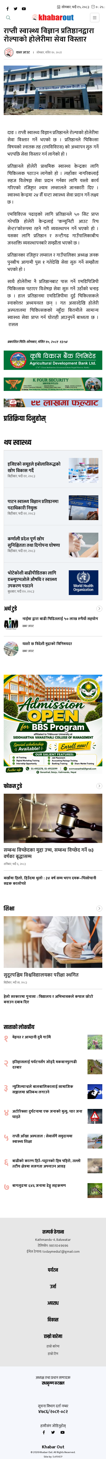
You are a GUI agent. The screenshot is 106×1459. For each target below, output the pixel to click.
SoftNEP (57, 1457)
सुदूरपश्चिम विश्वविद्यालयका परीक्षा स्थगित (41, 975)
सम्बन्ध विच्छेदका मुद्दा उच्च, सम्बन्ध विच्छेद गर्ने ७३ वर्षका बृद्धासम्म (49, 853)
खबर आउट (23, 52)
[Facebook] (7, 9)
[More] (99, 608)
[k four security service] (53, 384)
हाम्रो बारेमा (53, 1346)
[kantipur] (53, 403)
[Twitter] (15, 9)
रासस (13, 325)
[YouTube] (23, 9)
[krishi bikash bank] (53, 360)
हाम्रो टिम (53, 1354)
